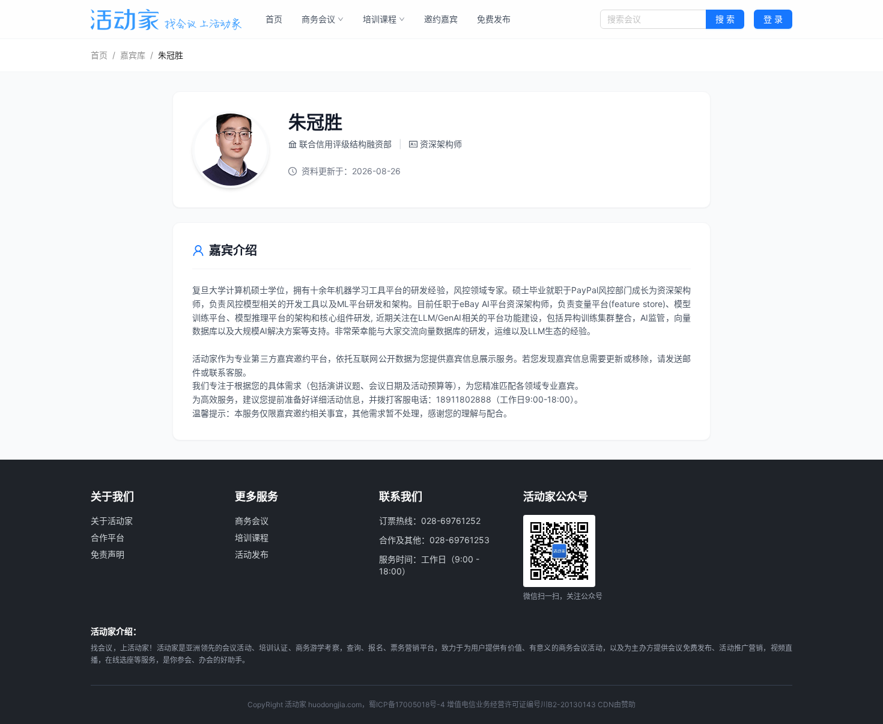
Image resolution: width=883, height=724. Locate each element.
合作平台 (107, 537)
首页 (274, 19)
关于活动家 (112, 521)
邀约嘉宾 (441, 19)
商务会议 (318, 19)
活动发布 (252, 554)
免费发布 (494, 19)
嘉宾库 (132, 55)
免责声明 (107, 554)
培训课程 (379, 19)
